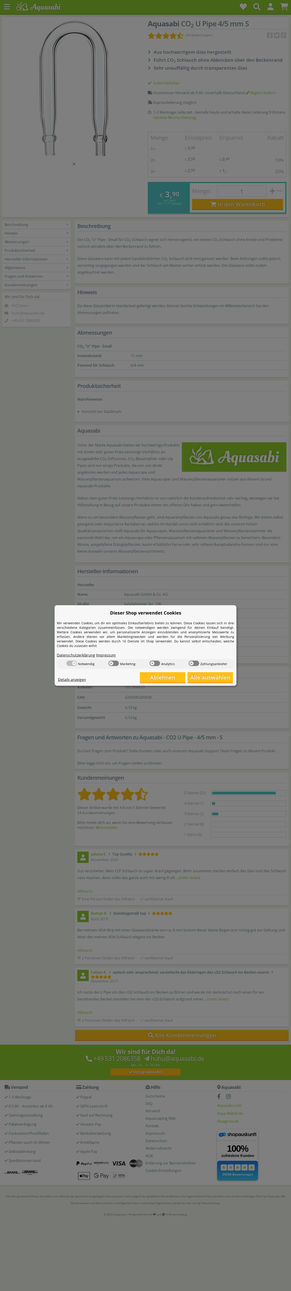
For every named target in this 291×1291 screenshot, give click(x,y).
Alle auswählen (210, 677)
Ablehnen (162, 677)
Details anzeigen (72, 679)
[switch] (71, 663)
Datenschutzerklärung (76, 655)
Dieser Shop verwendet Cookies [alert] (145, 613)
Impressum (106, 655)
